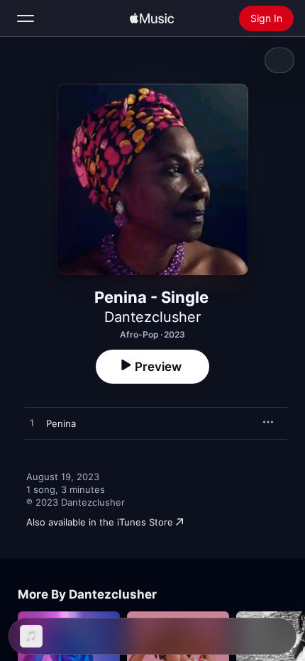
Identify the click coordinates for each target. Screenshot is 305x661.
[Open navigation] (25, 18)
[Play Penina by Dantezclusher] (32, 423)
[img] (152, 18)
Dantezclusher (152, 317)
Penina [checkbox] (61, 423)
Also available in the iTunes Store (99, 522)
